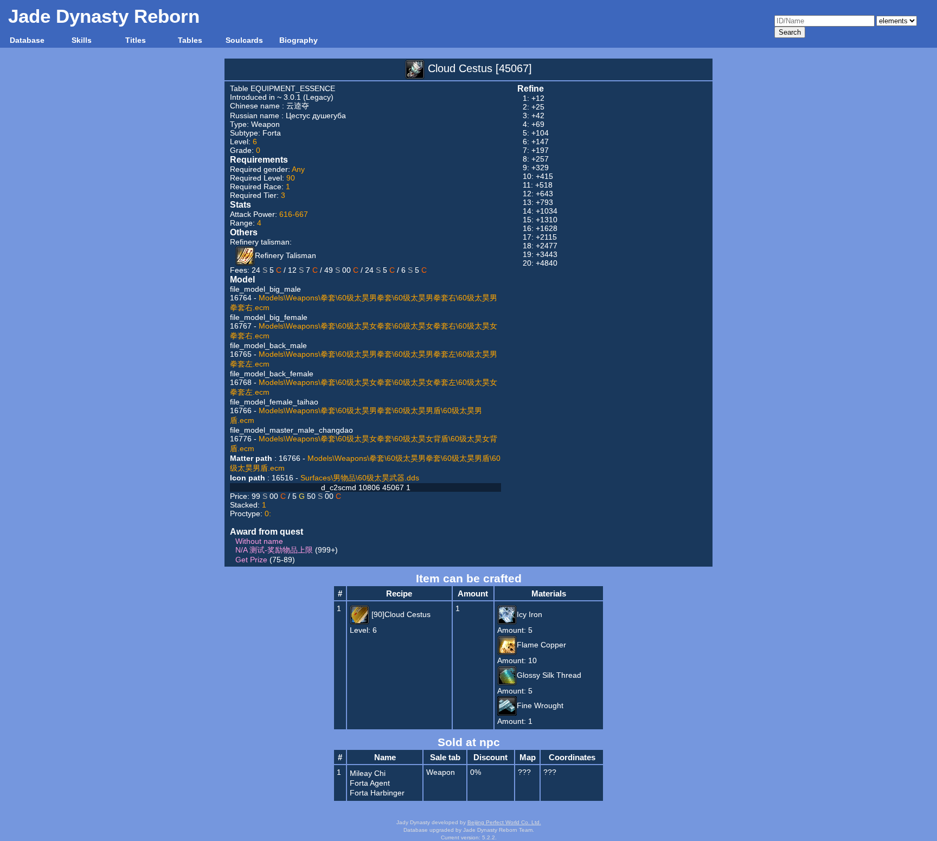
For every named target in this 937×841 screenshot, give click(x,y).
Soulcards (244, 40)
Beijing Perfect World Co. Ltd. (504, 822)
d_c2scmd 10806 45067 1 (365, 487)
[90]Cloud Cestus (400, 614)
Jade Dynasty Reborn (104, 16)
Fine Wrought (540, 705)
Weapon (265, 124)
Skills (82, 40)
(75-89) (265, 559)
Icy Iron (529, 614)
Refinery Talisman (285, 255)
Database (27, 40)
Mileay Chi (368, 773)
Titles (135, 40)
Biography (298, 40)
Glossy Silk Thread (549, 675)
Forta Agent (370, 783)
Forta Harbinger (377, 792)
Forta (271, 133)
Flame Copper (541, 644)
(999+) (286, 549)
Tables (190, 40)
